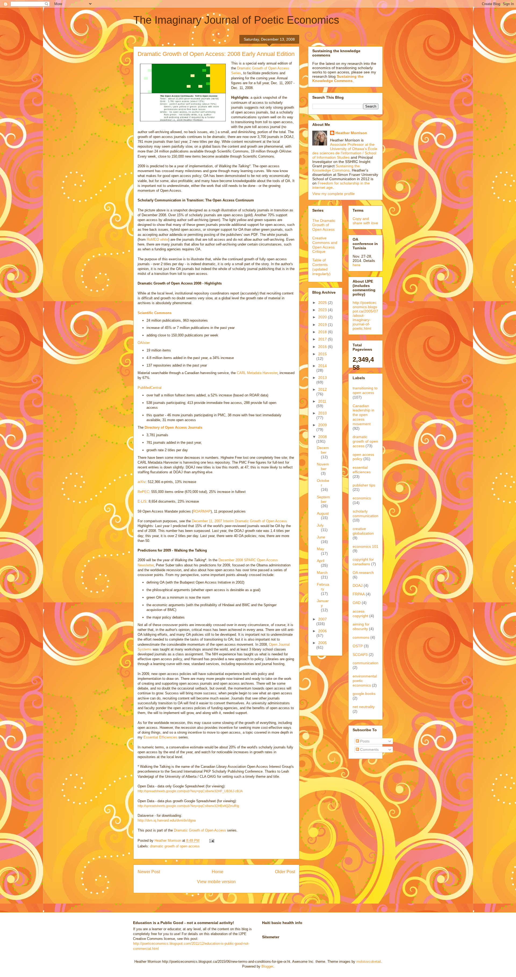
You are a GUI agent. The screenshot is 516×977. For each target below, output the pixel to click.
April (320, 561)
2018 (323, 332)
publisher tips (364, 485)
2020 (323, 317)
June (321, 537)
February (323, 586)
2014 (322, 366)
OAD (357, 603)
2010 (322, 413)
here (356, 265)
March (322, 572)
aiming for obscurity (361, 626)
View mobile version (216, 881)
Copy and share (365, 220)
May (320, 549)
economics (362, 498)
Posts (364, 741)
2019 (323, 324)
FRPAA (359, 594)
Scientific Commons (154, 313)
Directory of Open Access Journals (173, 427)
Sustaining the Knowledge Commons (336, 168)
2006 (322, 631)
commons (361, 637)
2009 (322, 425)
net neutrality (364, 707)
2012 (322, 389)
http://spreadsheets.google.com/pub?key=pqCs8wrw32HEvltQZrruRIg (188, 806)
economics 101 (365, 546)
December (323, 450)
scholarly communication (365, 513)
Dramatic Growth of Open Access (200, 830)
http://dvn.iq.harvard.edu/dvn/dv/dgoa (167, 820)
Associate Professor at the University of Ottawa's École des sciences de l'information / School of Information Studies (344, 150)
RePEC (143, 492)
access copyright (360, 613)
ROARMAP (202, 511)
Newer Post (149, 871)
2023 (323, 310)
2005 (322, 643)
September (323, 499)
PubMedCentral (150, 388)
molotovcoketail (368, 962)
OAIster (144, 343)
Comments (369, 749)
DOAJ (358, 585)
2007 (322, 619)
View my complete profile (333, 193)
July (320, 525)
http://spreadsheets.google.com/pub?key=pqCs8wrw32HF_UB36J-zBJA (190, 791)
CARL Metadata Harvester (257, 373)
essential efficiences (362, 469)
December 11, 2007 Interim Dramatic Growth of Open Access (239, 521)
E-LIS (142, 501)
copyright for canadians (363, 561)
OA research (363, 572)
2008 (322, 437)
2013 (322, 377)
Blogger (267, 966)
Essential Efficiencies (160, 737)
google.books (364, 693)
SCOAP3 (360, 654)
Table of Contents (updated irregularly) (321, 267)
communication (365, 663)
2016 (323, 346)
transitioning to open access (365, 390)
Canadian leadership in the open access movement (363, 415)
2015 (322, 354)
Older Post (285, 871)
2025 (323, 302)
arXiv (142, 482)
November (323, 466)
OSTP (358, 646)
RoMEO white (157, 239)
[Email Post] (211, 841)
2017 (323, 339)
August (323, 513)
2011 (322, 401)
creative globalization (363, 531)
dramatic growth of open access (175, 846)
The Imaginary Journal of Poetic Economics (236, 20)
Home (217, 871)
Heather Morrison (351, 133)
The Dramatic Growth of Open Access (323, 225)
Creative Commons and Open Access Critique (324, 245)
